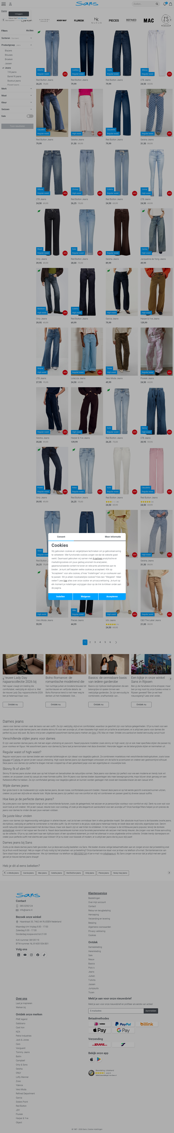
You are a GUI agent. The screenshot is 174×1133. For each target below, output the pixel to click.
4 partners (97, 558)
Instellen (60, 596)
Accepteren (112, 596)
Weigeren (85, 596)
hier (65, 580)
